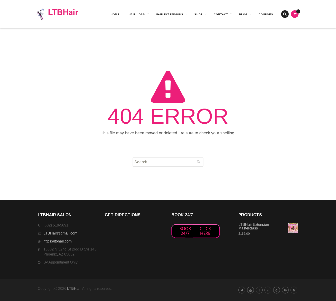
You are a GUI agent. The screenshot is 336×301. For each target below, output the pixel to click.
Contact (221, 14)
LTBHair (73, 288)
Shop (198, 14)
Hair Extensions (169, 14)
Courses (266, 14)
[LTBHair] (63, 14)
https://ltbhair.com (57, 241)
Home (115, 14)
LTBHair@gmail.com (60, 233)
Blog (243, 14)
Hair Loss (137, 14)
